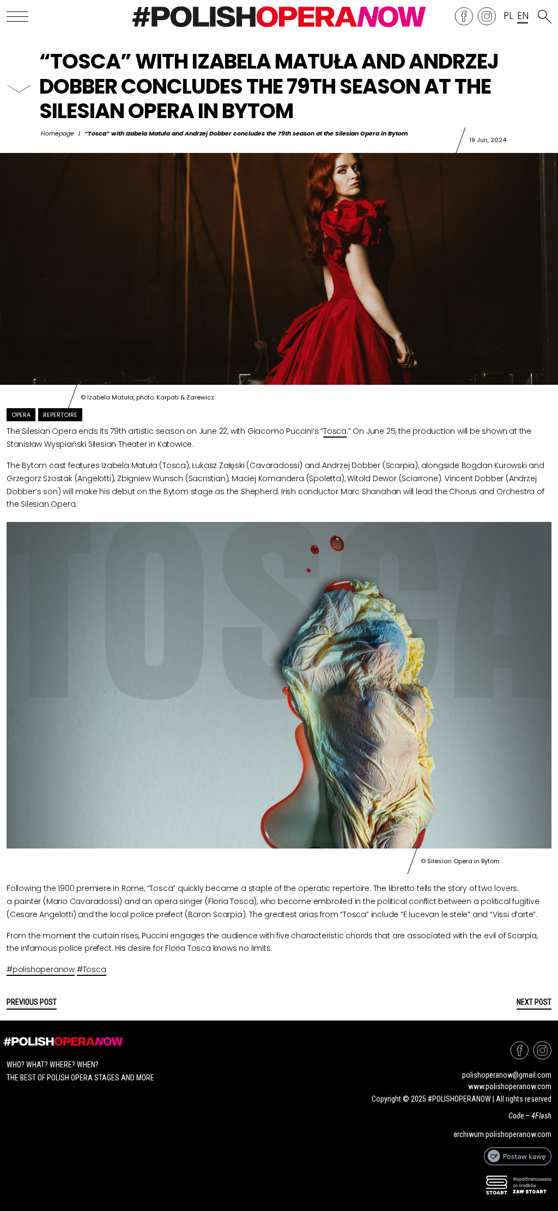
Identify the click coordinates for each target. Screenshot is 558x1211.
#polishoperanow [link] (41, 969)
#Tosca (91, 969)
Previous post (32, 1002)
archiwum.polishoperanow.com (502, 1134)
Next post (534, 1002)
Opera (21, 414)
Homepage (57, 133)
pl (508, 16)
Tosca (335, 431)
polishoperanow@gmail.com (506, 1075)
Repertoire (60, 414)
